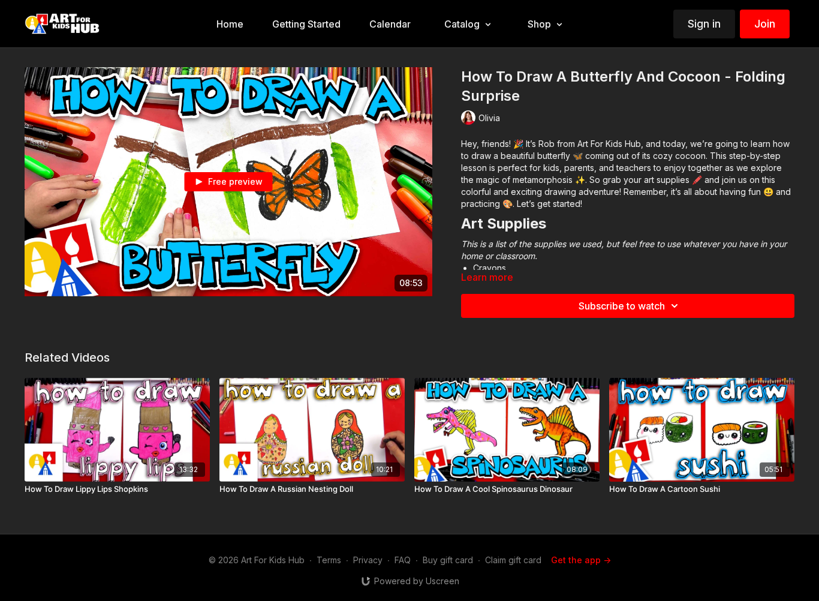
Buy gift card (448, 560)
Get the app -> (581, 560)
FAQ (403, 560)
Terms (329, 560)
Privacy (368, 560)
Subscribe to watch (622, 306)
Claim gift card (513, 560)
